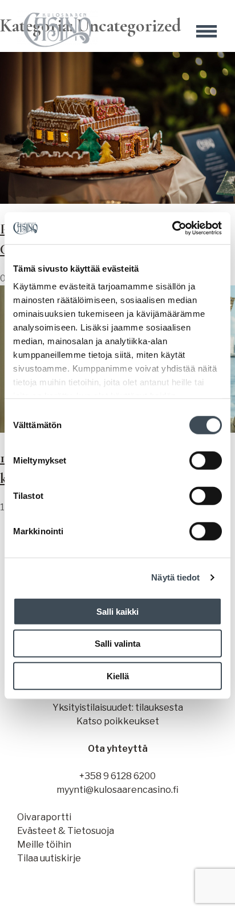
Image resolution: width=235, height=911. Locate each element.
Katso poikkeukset (117, 721)
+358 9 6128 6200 (117, 776)
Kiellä (118, 675)
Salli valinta (117, 643)
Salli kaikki (117, 611)
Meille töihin (44, 844)
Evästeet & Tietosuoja (65, 830)
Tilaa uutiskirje (49, 858)
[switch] (205, 460)
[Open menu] (206, 31)
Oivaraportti (44, 817)
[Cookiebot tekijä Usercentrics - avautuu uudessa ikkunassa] (172, 228)
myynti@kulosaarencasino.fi (117, 789)
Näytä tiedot (175, 577)
